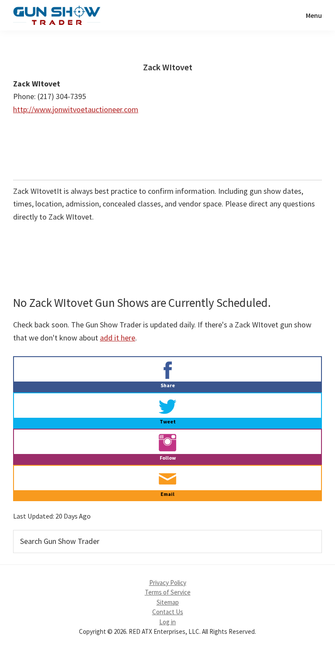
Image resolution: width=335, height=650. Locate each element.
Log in (167, 622)
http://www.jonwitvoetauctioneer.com (75, 109)
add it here (117, 338)
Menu (314, 15)
